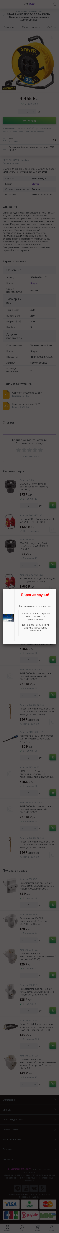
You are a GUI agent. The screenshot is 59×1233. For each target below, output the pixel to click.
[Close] (56, 589)
